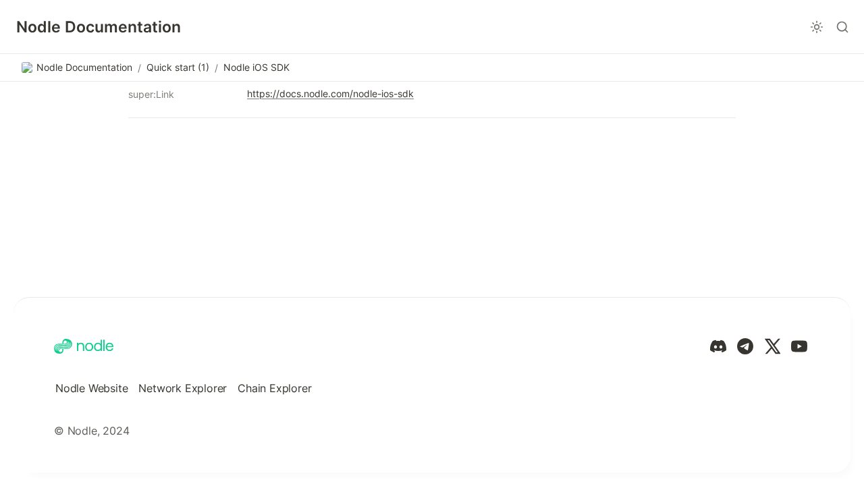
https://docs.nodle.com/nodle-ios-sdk (330, 93)
